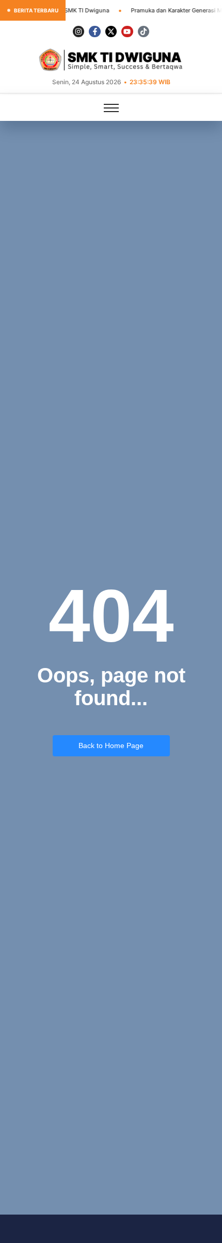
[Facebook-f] (94, 31)
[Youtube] (127, 31)
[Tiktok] (143, 31)
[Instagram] (78, 31)
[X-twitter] (111, 31)
